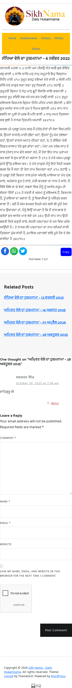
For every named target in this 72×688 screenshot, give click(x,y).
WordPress (58, 676)
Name (5, 501)
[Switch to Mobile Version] (36, 685)
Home (12, 38)
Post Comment (56, 630)
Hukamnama (28, 38)
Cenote (8, 676)
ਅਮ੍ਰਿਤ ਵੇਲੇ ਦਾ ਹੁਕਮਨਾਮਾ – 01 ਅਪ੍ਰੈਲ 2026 (35, 323)
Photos (59, 38)
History (46, 38)
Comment (8, 438)
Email (5, 523)
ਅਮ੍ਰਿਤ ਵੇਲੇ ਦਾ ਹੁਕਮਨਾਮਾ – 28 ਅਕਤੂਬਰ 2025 (36, 335)
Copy (66, 252)
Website (6, 544)
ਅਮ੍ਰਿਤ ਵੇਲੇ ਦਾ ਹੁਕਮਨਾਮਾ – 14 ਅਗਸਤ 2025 (35, 310)
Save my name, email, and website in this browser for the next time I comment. (30, 573)
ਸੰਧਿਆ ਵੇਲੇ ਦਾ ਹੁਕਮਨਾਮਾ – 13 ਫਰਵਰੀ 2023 (34, 298)
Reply (55, 403)
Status (36, 49)
